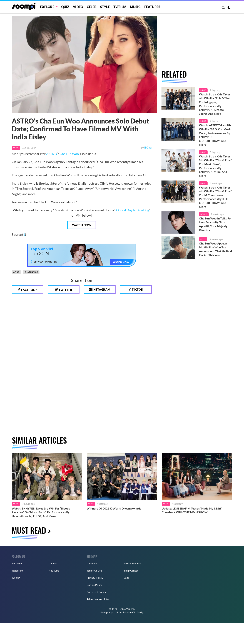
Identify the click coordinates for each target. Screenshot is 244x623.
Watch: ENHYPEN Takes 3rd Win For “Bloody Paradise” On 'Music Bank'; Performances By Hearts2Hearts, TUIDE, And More (41, 512)
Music (135, 7)
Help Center (131, 570)
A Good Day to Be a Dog (132, 210)
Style (105, 7)
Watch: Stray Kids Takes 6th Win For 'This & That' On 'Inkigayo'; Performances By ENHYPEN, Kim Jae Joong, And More (215, 104)
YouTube (54, 570)
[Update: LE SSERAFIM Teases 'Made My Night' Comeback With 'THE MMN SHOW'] (197, 476)
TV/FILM (119, 7)
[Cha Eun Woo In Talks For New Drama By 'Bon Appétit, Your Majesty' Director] (178, 222)
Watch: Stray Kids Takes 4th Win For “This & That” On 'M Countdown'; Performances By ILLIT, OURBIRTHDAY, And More (215, 197)
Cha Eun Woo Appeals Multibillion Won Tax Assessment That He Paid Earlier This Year (215, 249)
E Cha (148, 147)
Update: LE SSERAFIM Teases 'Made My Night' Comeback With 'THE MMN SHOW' (192, 510)
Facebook (29, 289)
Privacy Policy (95, 577)
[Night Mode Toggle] (229, 8)
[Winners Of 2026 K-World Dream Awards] (122, 476)
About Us (92, 563)
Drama (203, 214)
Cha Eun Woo (69, 154)
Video (78, 7)
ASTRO (51, 154)
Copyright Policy (96, 592)
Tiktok (137, 289)
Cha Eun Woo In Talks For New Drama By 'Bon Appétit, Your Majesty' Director (215, 224)
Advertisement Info (98, 599)
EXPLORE (47, 7)
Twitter (65, 289)
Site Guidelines (132, 563)
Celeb (91, 7)
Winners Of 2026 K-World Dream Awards (114, 508)
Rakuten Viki (129, 612)
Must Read (29, 530)
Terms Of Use (94, 570)
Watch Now (81, 225)
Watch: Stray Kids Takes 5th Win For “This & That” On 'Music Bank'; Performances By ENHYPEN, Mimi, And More (215, 166)
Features (152, 7)
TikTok (53, 563)
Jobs (126, 577)
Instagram (101, 289)
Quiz (65, 7)
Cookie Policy (95, 584)
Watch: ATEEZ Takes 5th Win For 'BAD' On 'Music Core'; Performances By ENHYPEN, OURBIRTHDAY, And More (215, 134)
